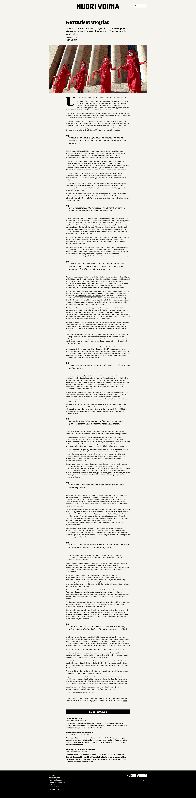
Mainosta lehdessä (57, 782)
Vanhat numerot (56, 787)
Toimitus (52, 775)
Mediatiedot (54, 778)
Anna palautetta (56, 780)
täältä (125, 701)
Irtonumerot (54, 789)
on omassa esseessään (88, 296)
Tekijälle (52, 784)
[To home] (98, 6)
